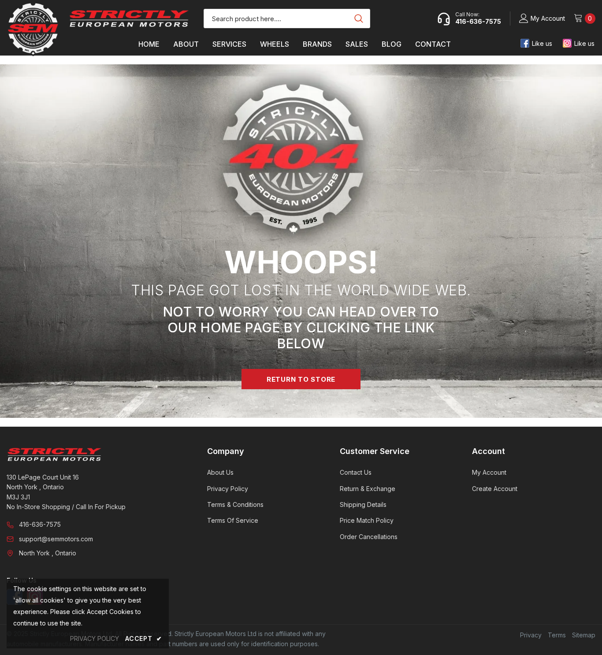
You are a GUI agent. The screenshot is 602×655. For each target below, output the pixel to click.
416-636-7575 (40, 524)
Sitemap (583, 635)
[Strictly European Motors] (95, 454)
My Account (548, 18)
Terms (557, 635)
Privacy (531, 635)
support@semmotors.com (56, 539)
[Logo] (129, 18)
